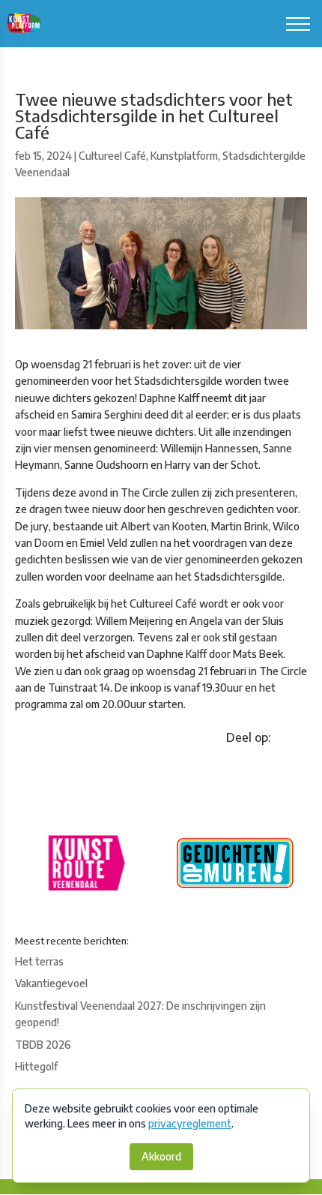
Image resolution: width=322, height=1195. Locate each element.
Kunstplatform (184, 155)
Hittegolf (36, 1066)
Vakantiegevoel (51, 983)
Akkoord (161, 1156)
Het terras (39, 961)
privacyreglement (189, 1123)
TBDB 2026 (43, 1044)
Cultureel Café (112, 155)
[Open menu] (298, 24)
